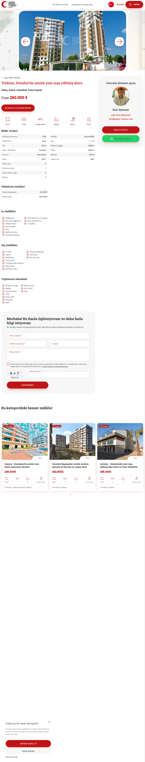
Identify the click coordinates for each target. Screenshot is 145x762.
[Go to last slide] (25, 41)
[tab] (70, 494)
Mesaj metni (15, 352)
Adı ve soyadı (15, 335)
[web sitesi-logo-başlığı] (14, 4)
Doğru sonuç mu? (35, 371)
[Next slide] (119, 41)
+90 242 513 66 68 (60, 5)
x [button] (49, 721)
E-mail (55, 344)
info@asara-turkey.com (82, 5)
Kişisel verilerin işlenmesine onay (55, 366)
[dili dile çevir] (111, 4)
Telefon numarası (17, 344)
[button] (28, 743)
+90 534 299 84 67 (121, 115)
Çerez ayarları (28, 751)
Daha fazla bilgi (11, 757)
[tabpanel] (25, 457)
